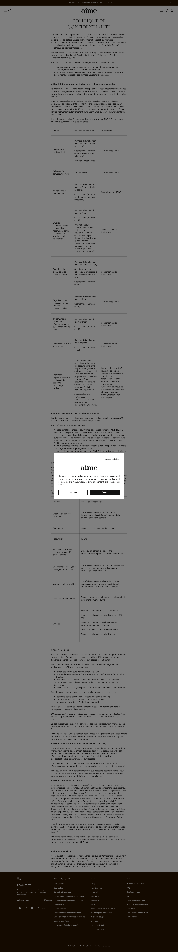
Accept (105, 492)
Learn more (73, 492)
